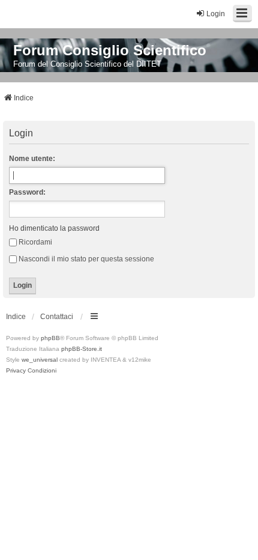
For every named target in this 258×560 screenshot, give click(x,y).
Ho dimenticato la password (54, 228)
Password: (27, 192)
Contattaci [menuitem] (56, 316)
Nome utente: (32, 158)
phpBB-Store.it (81, 348)
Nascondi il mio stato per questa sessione (86, 259)
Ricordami (35, 242)
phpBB (50, 338)
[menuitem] (16, 370)
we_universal (40, 359)
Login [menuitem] (215, 14)
